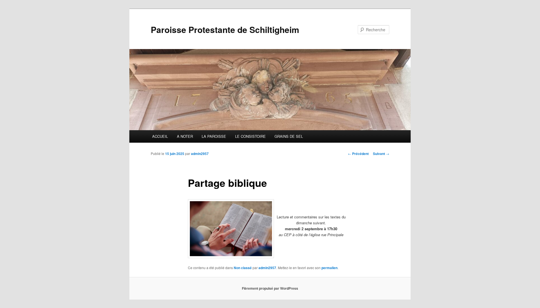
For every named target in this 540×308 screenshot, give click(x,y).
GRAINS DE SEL (288, 136)
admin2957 (200, 153)
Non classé (243, 267)
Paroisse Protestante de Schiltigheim (225, 29)
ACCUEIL (160, 136)
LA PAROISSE (214, 136)
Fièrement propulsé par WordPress (270, 288)
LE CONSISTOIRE (250, 136)
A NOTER (185, 136)
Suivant (381, 153)
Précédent (358, 153)
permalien (329, 267)
